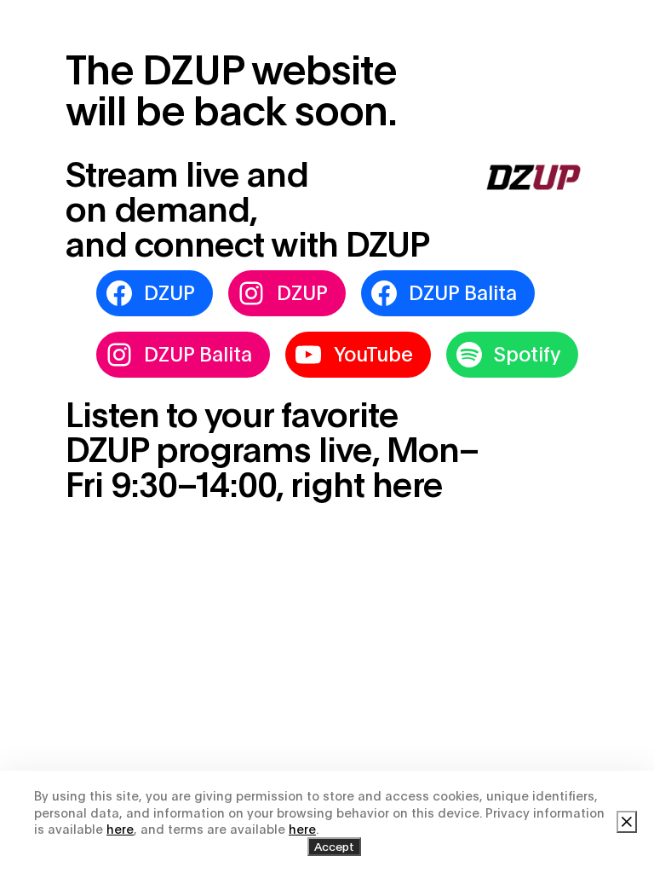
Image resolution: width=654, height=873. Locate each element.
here (120, 829)
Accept (334, 846)
